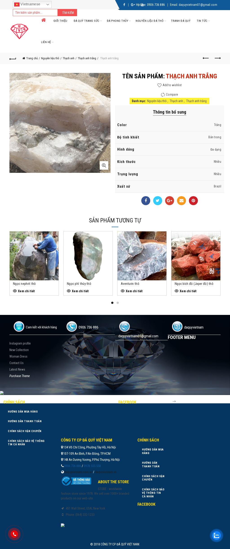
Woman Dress (18, 356)
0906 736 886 (156, 5)
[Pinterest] (193, 200)
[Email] (181, 200)
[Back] (12, 58)
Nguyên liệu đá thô (150, 20)
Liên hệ (46, 42)
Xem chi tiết (26, 291)
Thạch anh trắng (87, 58)
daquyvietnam (193, 327)
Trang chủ (32, 58)
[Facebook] (145, 200)
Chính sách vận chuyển (25, 431)
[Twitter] (157, 200)
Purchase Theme (19, 376)
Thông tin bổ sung (169, 112)
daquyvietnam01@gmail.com (198, 5)
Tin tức (202, 20)
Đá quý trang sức (87, 20)
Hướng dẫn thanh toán (25, 421)
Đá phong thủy (117, 20)
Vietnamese (30, 4)
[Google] (169, 200)
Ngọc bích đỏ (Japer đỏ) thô (194, 284)
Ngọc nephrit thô (24, 284)
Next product (217, 58)
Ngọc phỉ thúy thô (79, 284)
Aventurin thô (130, 284)
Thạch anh (68, 58)
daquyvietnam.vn (106, 472)
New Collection (19, 350)
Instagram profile (20, 343)
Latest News (17, 369)
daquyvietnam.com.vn (78, 472)
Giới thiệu (60, 20)
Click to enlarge (104, 165)
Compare (172, 94)
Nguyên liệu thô (50, 58)
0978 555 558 (92, 466)
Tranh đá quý (180, 20)
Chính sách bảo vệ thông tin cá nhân (26, 442)
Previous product (206, 58)
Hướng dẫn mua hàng (23, 411)
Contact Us (16, 363)
